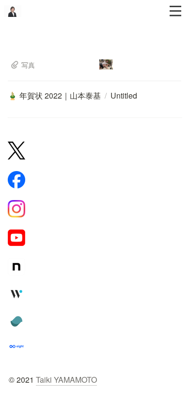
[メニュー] (175, 11)
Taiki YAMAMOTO (66, 379)
